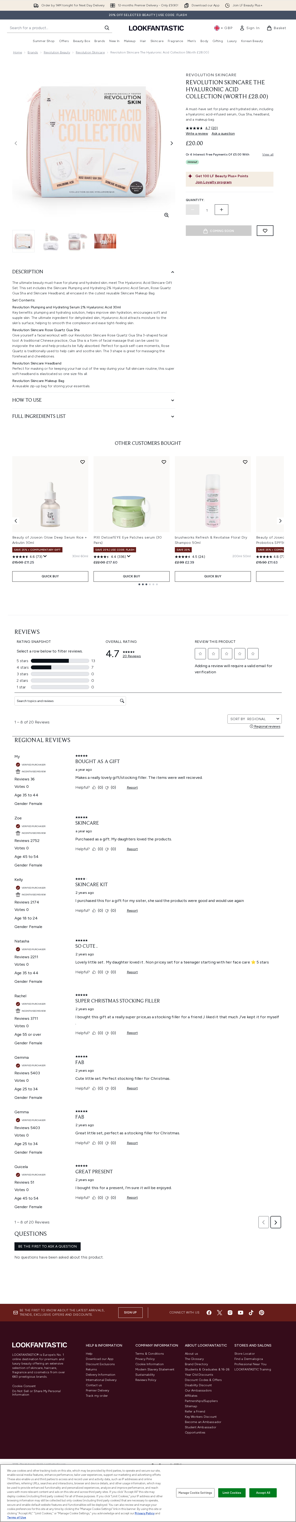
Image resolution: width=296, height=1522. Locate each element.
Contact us (94, 1385)
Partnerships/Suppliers (201, 1401)
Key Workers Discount (201, 1417)
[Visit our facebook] (209, 1312)
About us (191, 1354)
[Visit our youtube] (240, 1312)
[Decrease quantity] (192, 209)
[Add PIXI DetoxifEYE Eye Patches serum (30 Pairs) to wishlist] (164, 462)
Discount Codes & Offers (203, 1380)
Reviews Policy (145, 1380)
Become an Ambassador (203, 1422)
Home (17, 52)
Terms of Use (16, 1517)
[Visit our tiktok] (251, 1312)
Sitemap (191, 1406)
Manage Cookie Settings (195, 1492)
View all (268, 154)
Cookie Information (149, 1364)
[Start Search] (107, 28)
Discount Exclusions (100, 1364)
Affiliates (191, 1396)
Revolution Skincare (90, 52)
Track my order (97, 1396)
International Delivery (101, 1380)
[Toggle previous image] (15, 143)
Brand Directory (196, 1364)
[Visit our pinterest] (261, 1312)
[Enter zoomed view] (166, 215)
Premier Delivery (97, 1390)
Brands (33, 52)
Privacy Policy (145, 1359)
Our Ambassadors (198, 1390)
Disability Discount (198, 1385)
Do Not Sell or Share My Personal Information (36, 1392)
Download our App (100, 1359)
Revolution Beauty (57, 52)
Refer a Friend (195, 1411)
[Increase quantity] (221, 209)
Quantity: (195, 200)
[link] (249, 28)
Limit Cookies (232, 1492)
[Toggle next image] (171, 143)
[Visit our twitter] (219, 1312)
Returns (91, 1369)
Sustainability (145, 1375)
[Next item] (280, 520)
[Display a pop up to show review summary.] (45, 556)
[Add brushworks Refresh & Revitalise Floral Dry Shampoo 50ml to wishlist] (245, 462)
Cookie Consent (24, 1386)
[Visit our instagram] (230, 1312)
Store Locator (244, 1354)
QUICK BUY (50, 576)
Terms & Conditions (149, 1354)
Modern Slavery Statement (155, 1369)
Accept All (263, 1492)
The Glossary (194, 1359)
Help (89, 1354)
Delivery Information (100, 1375)
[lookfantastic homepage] (156, 28)
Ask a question (223, 133)
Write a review (197, 133)
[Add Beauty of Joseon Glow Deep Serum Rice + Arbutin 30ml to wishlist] (82, 462)
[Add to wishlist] (265, 230)
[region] (148, 1493)
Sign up (130, 1312)
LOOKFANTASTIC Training (252, 1369)
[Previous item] (15, 520)
